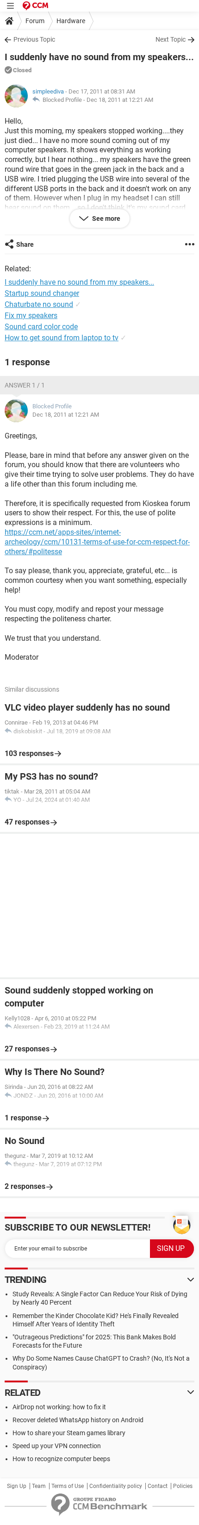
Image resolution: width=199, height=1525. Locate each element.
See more (105, 218)
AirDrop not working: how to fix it (59, 1407)
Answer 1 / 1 (25, 385)
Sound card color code (41, 326)
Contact (158, 1486)
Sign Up (16, 1486)
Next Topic (170, 39)
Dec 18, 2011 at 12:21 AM (120, 99)
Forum (34, 21)
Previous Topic (34, 39)
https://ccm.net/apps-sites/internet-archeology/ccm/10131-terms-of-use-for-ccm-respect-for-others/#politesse (97, 542)
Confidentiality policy (115, 1486)
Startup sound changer (42, 293)
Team (39, 1486)
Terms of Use (67, 1486)
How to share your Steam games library (68, 1433)
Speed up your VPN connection (56, 1446)
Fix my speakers (31, 315)
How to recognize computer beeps (61, 1458)
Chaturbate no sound (39, 304)
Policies (183, 1486)
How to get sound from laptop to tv (61, 337)
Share (25, 244)
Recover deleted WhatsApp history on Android (77, 1420)
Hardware (70, 21)
